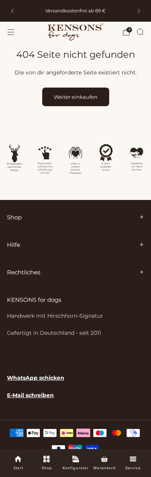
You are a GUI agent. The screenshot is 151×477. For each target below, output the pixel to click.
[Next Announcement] (139, 10)
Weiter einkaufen (76, 97)
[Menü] (11, 32)
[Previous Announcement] (12, 10)
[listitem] (75, 11)
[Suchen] (140, 32)
